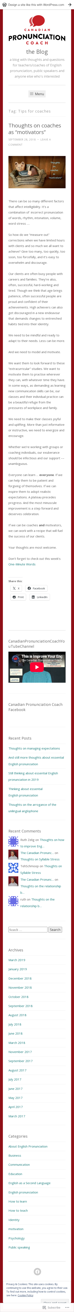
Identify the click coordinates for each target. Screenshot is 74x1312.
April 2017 (15, 1107)
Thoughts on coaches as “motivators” (34, 129)
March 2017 (16, 1116)
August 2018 (17, 1015)
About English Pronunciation (27, 1146)
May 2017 (15, 1098)
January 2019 (17, 969)
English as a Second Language (29, 1183)
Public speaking (19, 1247)
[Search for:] (28, 930)
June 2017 (15, 1089)
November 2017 (20, 1052)
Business (14, 1155)
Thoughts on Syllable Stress (40, 859)
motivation (15, 1229)
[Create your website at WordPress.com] (37, 4)
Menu (39, 94)
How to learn (17, 1201)
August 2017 (17, 1070)
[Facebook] (37, 1271)
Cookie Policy (25, 1295)
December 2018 (20, 978)
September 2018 (20, 1006)
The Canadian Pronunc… (37, 853)
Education (15, 1174)
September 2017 (20, 1061)
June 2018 (15, 1033)
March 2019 (16, 960)
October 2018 (18, 997)
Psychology (16, 1238)
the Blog (37, 51)
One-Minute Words (22, 564)
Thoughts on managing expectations (34, 748)
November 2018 (20, 987)
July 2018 (14, 1024)
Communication (19, 1164)
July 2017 (14, 1079)
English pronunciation (23, 1192)
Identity (14, 1220)
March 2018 (16, 1043)
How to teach (18, 1210)
